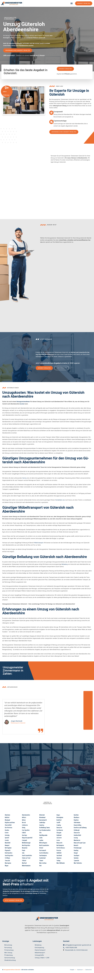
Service (24, 478)
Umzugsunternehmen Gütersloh (11, 970)
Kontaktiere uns (60, 500)
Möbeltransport (39, 543)
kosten (22, 404)
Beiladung (65, 564)
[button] (71, 3)
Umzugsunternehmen (23, 401)
